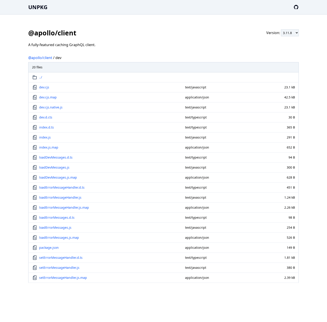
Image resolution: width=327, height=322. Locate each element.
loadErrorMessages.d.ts (57, 217)
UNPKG (37, 7)
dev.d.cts (45, 117)
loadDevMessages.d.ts (56, 157)
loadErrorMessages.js (55, 227)
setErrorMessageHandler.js (59, 267)
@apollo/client (40, 57)
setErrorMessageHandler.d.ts (61, 257)
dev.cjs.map (48, 97)
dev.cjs (44, 87)
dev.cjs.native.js (51, 107)
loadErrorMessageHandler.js (60, 197)
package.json (49, 247)
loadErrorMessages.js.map (59, 237)
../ (40, 77)
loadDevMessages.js (54, 167)
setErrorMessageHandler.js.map (63, 277)
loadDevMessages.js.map (58, 177)
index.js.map (48, 147)
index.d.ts (46, 127)
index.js (45, 137)
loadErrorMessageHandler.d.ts (62, 187)
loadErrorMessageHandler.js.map (64, 207)
